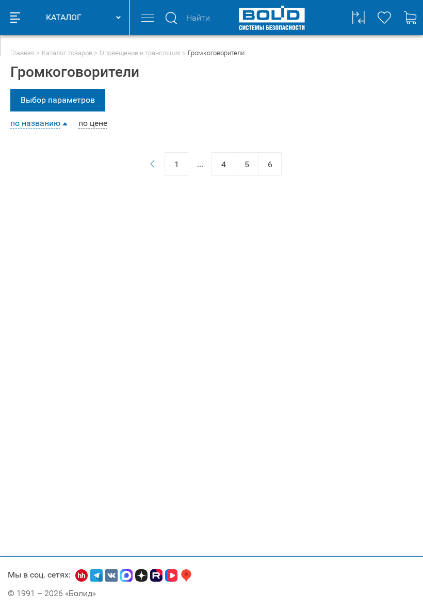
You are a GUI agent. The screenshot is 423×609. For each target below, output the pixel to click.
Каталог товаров (67, 53)
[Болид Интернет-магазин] (272, 17)
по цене (92, 123)
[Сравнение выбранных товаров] (358, 17)
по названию (35, 123)
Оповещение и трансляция (140, 53)
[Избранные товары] (384, 17)
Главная (22, 53)
